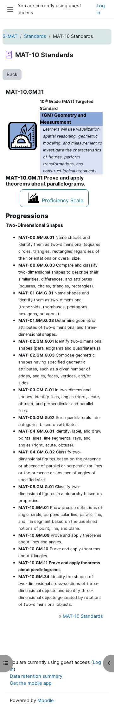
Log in (101, 9)
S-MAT (10, 36)
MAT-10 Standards (83, 616)
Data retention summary (36, 676)
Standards (35, 36)
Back (12, 74)
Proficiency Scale (62, 200)
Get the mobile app (31, 683)
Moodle (45, 700)
